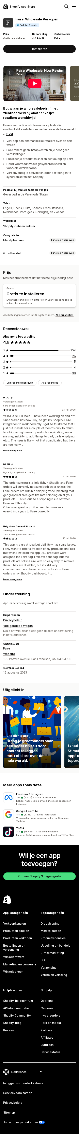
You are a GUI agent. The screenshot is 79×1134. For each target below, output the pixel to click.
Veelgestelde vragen (18, 625)
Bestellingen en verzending (14, 947)
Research (9, 1030)
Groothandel (12, 253)
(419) (42, 38)
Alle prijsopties (65, 315)
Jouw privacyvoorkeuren (20, 1122)
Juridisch (47, 1044)
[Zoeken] (66, 6)
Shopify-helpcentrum (18, 1000)
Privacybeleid (12, 620)
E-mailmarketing (52, 953)
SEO (43, 960)
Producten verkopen (17, 938)
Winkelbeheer (13, 971)
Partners (46, 1030)
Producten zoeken (16, 930)
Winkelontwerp (14, 957)
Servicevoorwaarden (17, 1093)
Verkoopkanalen (14, 923)
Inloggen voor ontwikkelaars (23, 1083)
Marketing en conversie (19, 964)
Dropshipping (50, 923)
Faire (57, 38)
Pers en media (51, 1022)
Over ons (47, 1000)
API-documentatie (16, 1008)
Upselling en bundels (55, 945)
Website (9, 654)
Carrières (47, 1008)
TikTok (20, 828)
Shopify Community (17, 1015)
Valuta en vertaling (54, 975)
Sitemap (9, 1112)
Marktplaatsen (13, 240)
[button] (39, 799)
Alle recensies (50, 382)
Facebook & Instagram (29, 794)
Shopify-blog (12, 1022)
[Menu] (74, 6)
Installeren (39, 49)
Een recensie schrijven (20, 382)
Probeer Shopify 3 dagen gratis (39, 876)
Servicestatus (50, 1052)
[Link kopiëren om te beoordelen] (11, 397)
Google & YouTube (27, 811)
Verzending (49, 967)
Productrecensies (53, 938)
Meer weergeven (12, 450)
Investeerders (50, 1015)
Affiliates (47, 1037)
